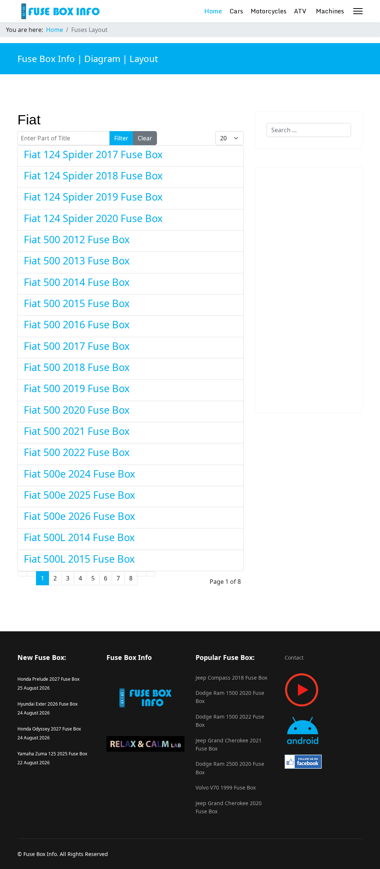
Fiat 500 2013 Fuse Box (77, 260)
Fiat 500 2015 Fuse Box (77, 303)
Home (213, 11)
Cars (236, 11)
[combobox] (308, 130)
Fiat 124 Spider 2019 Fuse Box (93, 197)
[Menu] (358, 11)
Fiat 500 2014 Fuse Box (77, 282)
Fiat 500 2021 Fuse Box (77, 431)
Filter (121, 138)
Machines (330, 11)
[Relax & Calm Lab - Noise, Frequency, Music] (145, 744)
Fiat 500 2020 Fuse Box (77, 410)
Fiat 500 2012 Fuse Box (77, 239)
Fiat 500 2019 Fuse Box (77, 388)
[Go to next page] (142, 573)
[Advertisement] (308, 290)
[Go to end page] (151, 573)
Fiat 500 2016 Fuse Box (77, 324)
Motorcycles (268, 11)
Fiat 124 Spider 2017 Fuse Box (93, 154)
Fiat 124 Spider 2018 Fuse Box (93, 175)
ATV (300, 11)
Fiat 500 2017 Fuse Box (77, 346)
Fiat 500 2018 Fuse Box (77, 367)
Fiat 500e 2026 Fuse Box (79, 516)
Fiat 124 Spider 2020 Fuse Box (93, 218)
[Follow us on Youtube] (324, 690)
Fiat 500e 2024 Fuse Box (79, 474)
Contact (294, 657)
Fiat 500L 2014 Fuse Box (79, 537)
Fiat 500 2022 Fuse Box (77, 452)
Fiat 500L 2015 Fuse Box (79, 559)
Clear (145, 138)
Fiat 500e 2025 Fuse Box (79, 495)
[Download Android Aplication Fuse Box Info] (324, 731)
